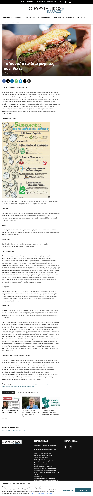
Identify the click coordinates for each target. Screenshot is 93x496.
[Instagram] (70, 2)
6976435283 (51, 478)
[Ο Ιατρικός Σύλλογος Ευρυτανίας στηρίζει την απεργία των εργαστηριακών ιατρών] (51, 403)
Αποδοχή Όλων (83, 490)
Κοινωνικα (45, 17)
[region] (46, 488)
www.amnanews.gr (31, 384)
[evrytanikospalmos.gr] (46, 9)
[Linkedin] (12, 81)
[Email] (25, 81)
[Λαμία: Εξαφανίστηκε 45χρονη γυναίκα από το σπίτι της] (11, 403)
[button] (61, 1)
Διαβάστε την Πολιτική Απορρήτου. (42, 493)
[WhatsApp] (16, 81)
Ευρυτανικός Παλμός (11, 73)
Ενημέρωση (6, 59)
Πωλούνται (15, 22)
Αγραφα (17, 17)
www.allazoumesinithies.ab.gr (11, 386)
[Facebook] (65, 2)
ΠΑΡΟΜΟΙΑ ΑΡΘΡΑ (8, 393)
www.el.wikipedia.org (29, 386)
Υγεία (12, 59)
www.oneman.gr (43, 384)
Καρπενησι (6, 17)
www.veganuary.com (18, 384)
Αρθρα (5, 22)
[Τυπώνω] (29, 81)
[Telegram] (20, 81)
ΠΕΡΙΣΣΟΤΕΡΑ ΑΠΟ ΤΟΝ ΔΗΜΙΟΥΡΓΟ (27, 393)
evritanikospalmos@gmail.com (48, 480)
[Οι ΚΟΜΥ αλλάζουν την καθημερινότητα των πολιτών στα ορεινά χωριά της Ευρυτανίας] (31, 403)
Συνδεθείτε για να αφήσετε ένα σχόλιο (14, 430)
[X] (8, 81)
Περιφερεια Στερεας (30, 17)
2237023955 (40, 478)
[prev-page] (3, 419)
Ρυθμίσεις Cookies (67, 490)
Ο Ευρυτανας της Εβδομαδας (63, 17)
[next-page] (6, 419)
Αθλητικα (80, 17)
